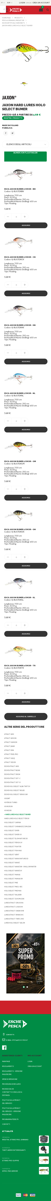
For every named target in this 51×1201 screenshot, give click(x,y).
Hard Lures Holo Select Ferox (16, 818)
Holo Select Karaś (12, 863)
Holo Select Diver (11, 830)
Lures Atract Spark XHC (14, 915)
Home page (6, 18)
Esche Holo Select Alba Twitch (17, 786)
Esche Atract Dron (12, 774)
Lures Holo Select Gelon (14, 923)
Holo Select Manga (12, 875)
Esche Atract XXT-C (12, 778)
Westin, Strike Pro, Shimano (15, 1140)
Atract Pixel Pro (11, 754)
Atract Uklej (9, 758)
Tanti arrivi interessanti (14, 1150)
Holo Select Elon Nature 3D (16, 839)
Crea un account (35, 1066)
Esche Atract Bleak (12, 770)
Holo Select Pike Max (12, 891)
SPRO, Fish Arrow (10, 1171)
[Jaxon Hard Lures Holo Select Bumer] (25, 52)
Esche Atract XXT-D (12, 782)
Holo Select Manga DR (13, 879)
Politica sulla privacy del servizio (11, 1101)
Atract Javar (9, 746)
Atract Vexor (10, 762)
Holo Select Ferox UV (13, 843)
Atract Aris (9, 734)
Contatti (6, 1124)
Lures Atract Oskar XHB (14, 911)
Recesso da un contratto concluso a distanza (12, 1092)
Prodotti (18, 18)
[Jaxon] (9, 97)
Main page (6, 1061)
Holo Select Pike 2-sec (13, 887)
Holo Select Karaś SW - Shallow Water (20, 867)
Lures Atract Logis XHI (13, 907)
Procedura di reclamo (11, 1084)
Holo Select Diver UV (13, 834)
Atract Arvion (10, 738)
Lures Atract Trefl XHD (14, 919)
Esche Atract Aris (11, 766)
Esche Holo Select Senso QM (16, 794)
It (4, 9)
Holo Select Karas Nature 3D (16, 859)
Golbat (7, 798)
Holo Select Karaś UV (13, 871)
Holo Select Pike (11, 883)
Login (30, 1061)
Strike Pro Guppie (10, 1161)
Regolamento (8, 1066)
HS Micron (8, 806)
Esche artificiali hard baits (13, 23)
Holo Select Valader (13, 895)
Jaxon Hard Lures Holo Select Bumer (17, 26)
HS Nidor (7, 810)
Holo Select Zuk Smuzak (14, 899)
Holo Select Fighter (12, 847)
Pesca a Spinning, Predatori (13, 20)
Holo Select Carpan (12, 822)
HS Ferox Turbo (10, 802)
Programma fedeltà (10, 1119)
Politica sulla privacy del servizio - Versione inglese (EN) (11, 1111)
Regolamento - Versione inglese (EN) (12, 1072)
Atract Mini (9, 750)
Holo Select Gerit (11, 855)
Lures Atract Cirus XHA (13, 903)
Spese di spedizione (9, 1079)
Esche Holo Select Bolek (14, 790)
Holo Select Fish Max (13, 851)
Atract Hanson (10, 742)
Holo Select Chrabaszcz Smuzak (17, 826)
